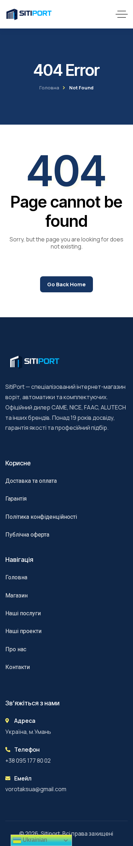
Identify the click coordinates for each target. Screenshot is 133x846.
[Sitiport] (29, 14)
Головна (49, 87)
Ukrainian (34, 840)
